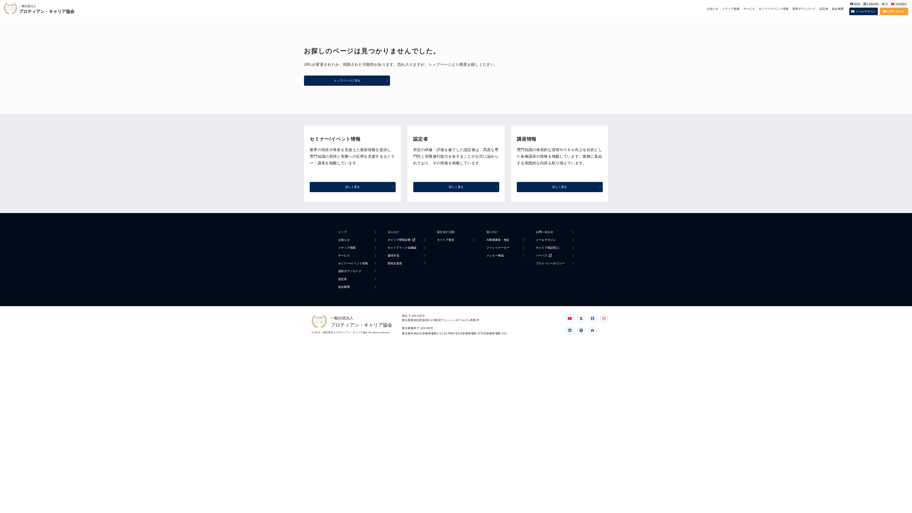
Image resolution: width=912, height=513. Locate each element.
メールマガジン (865, 11)
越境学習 (393, 255)
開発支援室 (395, 263)
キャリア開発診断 (399, 240)
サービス (749, 8)
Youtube (900, 4)
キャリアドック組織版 (402, 247)
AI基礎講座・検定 (497, 240)
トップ (342, 232)
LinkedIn (873, 4)
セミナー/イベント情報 (774, 8)
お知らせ (712, 8)
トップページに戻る (347, 80)
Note (857, 4)
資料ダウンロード (804, 8)
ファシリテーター (498, 247)
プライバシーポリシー (550, 263)
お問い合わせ (895, 11)
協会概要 (838, 8)
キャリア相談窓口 (547, 247)
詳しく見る (352, 187)
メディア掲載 (730, 8)
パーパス (541, 255)
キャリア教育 (445, 240)
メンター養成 (495, 255)
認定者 (823, 8)
